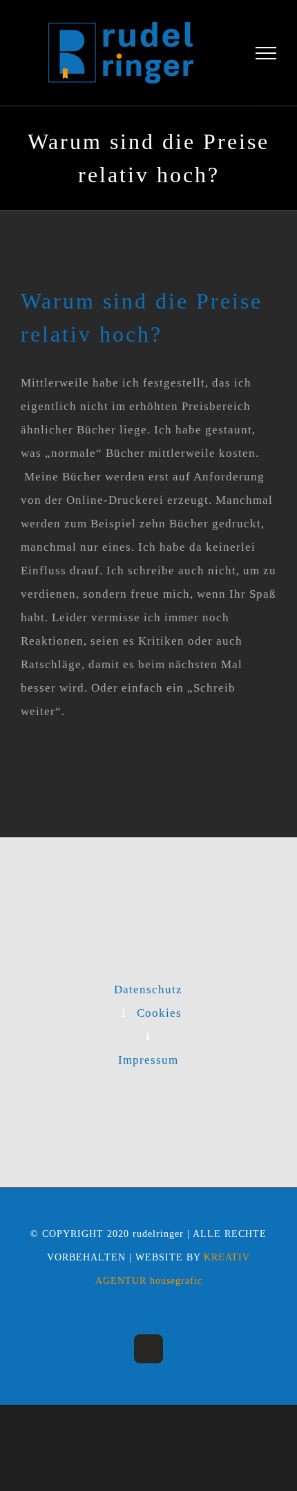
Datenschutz (148, 996)
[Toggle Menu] (266, 56)
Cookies (159, 1019)
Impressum (148, 1066)
